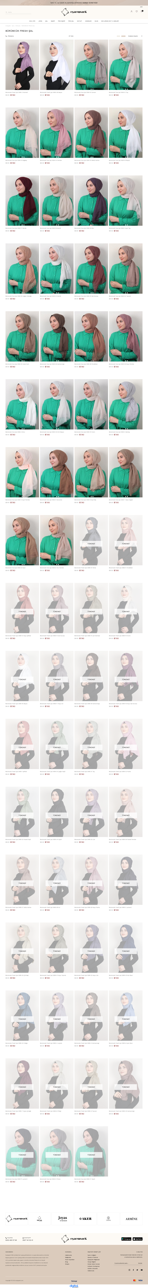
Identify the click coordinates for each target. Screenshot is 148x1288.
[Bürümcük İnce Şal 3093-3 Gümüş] (126, 404)
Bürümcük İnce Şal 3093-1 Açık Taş (119, 228)
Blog (66, 1262)
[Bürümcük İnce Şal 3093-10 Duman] (91, 65)
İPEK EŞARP (61, 21)
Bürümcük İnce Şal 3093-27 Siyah (84, 1179)
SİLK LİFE (32, 21)
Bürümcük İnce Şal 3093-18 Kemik (50, 228)
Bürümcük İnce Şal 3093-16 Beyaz (119, 160)
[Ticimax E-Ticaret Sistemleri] (74, 1281)
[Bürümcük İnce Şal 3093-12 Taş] (126, 65)
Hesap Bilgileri (92, 1262)
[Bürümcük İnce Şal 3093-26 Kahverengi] (57, 336)
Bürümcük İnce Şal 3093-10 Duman (85, 92)
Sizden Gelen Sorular (94, 1264)
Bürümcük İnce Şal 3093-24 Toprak (120, 296)
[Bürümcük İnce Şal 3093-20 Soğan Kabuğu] (22, 268)
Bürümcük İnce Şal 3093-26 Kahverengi (52, 364)
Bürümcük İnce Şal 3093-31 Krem (84, 432)
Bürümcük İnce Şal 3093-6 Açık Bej (85, 500)
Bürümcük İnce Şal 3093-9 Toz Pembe (52, 568)
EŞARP (53, 21)
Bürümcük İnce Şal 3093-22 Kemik (50, 296)
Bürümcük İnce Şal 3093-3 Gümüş (119, 432)
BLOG (96, 21)
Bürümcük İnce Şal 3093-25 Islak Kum (17, 364)
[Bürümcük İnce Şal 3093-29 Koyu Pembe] (126, 336)
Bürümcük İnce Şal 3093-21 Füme (50, 1179)
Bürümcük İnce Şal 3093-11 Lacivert (16, 1179)
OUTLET (79, 21)
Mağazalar (68, 1257)
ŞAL (46, 21)
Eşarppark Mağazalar (94, 1259)
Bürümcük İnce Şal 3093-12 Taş (118, 92)
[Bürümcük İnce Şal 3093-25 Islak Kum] (22, 336)
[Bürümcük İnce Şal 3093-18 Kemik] (57, 200)
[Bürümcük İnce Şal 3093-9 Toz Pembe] (57, 540)
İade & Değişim (92, 1255)
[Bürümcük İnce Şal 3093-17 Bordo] (22, 200)
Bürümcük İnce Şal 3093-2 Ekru (15, 432)
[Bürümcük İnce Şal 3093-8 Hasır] (22, 540)
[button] (89, 89)
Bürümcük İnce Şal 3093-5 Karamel (51, 500)
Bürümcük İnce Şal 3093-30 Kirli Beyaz (52, 432)
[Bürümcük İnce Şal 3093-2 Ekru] (22, 404)
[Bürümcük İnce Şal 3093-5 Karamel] (57, 472)
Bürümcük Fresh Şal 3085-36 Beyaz (51, 92)
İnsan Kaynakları (69, 1259)
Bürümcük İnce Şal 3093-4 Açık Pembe (17, 500)
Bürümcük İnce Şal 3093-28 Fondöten (86, 364)
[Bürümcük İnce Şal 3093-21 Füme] (57, 1151)
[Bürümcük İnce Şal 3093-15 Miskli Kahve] (91, 132)
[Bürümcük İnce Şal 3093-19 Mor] (91, 200)
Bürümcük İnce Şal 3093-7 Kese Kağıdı (121, 500)
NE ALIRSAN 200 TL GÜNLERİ (110, 21)
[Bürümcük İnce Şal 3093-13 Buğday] (22, 132)
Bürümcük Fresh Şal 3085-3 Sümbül (16, 92)
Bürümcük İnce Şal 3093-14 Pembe (51, 160)
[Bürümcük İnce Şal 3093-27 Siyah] (91, 1151)
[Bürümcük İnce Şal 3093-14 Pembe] (57, 132)
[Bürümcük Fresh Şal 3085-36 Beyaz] (57, 65)
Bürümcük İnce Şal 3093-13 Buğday (16, 160)
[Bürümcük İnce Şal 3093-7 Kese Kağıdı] (126, 472)
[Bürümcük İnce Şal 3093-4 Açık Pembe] (22, 472)
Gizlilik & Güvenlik (93, 1268)
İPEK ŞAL (71, 21)
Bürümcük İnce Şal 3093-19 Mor (84, 228)
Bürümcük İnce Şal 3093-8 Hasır (15, 568)
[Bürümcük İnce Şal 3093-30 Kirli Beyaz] (57, 404)
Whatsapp (27, 1237)
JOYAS (40, 21)
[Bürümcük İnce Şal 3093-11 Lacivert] (22, 1151)
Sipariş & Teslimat (93, 1257)
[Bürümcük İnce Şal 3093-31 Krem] (91, 404)
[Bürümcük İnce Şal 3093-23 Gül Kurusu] (91, 268)
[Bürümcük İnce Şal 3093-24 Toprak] (126, 268)
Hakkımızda (68, 1255)
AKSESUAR (88, 21)
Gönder (140, 1263)
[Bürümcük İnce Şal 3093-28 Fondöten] (91, 336)
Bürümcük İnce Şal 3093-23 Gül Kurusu (86, 296)
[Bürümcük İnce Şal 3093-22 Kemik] (57, 268)
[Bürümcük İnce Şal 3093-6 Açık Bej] (91, 472)
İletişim (67, 1264)
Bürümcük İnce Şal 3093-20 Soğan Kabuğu (18, 296)
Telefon (9, 1237)
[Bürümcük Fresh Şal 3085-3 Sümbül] (22, 65)
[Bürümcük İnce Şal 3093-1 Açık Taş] (126, 200)
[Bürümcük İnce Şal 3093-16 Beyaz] (126, 132)
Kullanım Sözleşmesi (94, 1266)
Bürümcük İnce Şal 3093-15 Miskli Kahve (86, 160)
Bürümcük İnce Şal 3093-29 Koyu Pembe (121, 364)
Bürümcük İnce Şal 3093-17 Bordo (15, 228)
